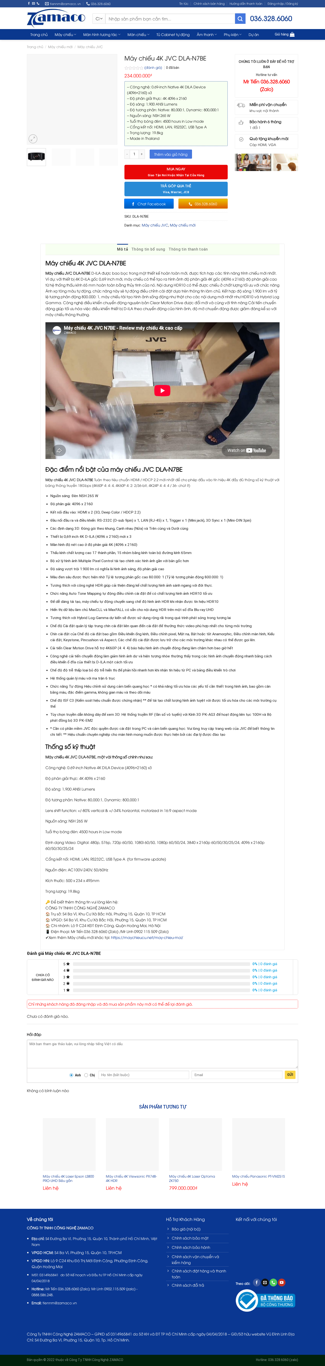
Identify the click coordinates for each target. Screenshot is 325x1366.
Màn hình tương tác (100, 34)
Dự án (254, 34)
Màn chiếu (137, 34)
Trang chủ (39, 34)
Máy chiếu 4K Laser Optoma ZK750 (192, 1178)
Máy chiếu (64, 34)
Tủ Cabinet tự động (173, 34)
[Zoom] (33, 138)
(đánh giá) (153, 67)
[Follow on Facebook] (29, 3)
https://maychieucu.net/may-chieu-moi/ (147, 937)
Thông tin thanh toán (188, 249)
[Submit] (240, 18)
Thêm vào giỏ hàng (170, 154)
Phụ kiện (231, 34)
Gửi (290, 1075)
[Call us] (38, 3)
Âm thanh (205, 34)
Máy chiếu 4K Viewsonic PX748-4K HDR (131, 1178)
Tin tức (183, 3)
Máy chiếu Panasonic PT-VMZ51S (258, 1176)
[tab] (122, 249)
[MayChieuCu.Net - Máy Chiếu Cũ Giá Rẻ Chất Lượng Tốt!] (56, 18)
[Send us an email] (33, 3)
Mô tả (122, 249)
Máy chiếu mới (60, 46)
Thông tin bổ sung (148, 249)
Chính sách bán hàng (209, 3)
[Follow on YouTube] (282, 1282)
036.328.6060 (68, 1288)
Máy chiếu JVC (90, 46)
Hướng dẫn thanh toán (246, 3)
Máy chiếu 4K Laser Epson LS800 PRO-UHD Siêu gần (68, 1178)
